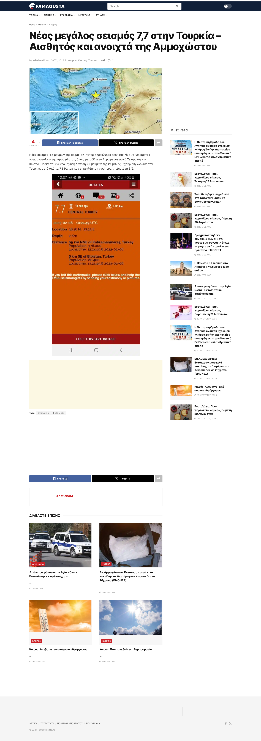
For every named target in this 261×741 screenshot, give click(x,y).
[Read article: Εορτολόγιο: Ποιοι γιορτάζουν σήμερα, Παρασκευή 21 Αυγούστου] (181, 312)
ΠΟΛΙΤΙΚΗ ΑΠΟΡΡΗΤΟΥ (70, 723)
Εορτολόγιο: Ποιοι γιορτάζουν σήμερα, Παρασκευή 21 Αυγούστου (211, 310)
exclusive (43, 413)
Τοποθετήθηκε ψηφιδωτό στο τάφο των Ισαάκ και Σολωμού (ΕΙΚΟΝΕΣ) (211, 197)
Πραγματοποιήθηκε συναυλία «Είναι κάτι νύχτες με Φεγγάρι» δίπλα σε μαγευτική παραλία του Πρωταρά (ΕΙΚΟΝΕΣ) (212, 242)
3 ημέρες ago (108, 661)
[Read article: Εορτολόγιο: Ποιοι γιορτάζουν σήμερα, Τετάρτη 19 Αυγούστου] (181, 179)
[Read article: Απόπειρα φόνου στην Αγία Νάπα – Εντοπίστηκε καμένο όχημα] (60, 545)
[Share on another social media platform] (158, 142)
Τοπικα (33, 15)
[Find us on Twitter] (230, 723)
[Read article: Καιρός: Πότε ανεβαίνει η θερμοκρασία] (130, 622)
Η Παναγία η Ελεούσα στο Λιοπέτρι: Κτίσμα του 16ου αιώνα (211, 266)
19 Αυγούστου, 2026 (206, 418)
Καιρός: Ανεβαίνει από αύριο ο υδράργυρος (57, 649)
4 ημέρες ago (203, 206)
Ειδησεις (49, 15)
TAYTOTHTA (47, 723)
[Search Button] (177, 6)
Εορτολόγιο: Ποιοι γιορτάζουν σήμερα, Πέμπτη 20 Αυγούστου (213, 218)
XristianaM (39, 60)
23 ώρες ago (37, 588)
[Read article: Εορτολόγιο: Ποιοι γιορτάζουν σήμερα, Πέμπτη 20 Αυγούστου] (181, 220)
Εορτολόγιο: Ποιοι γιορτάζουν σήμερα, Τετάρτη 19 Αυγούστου (209, 177)
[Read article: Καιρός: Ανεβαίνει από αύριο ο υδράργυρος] (60, 622)
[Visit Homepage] (46, 6)
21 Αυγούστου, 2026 (206, 298)
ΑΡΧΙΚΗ (33, 723)
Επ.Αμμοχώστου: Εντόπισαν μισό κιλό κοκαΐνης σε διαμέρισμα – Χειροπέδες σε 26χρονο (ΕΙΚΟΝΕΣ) (127, 576)
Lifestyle (84, 15)
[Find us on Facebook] (226, 723)
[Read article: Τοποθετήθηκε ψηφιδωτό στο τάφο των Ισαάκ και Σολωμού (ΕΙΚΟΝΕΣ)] (181, 200)
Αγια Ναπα (38, 564)
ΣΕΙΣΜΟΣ (58, 413)
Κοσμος (53, 24)
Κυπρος (82, 60)
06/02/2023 (57, 60)
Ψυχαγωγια (66, 15)
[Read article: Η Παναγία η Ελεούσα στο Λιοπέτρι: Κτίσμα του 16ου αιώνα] (181, 268)
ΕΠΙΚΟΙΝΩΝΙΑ (93, 723)
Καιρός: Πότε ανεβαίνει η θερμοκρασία (125, 649)
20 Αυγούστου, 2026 (206, 319)
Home (32, 24)
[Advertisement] (95, 384)
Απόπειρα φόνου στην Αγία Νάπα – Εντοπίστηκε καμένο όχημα (212, 290)
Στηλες (100, 15)
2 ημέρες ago (108, 592)
